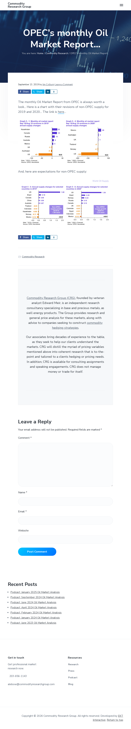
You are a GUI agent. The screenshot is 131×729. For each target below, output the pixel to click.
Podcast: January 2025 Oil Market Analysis (35, 592)
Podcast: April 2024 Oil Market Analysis (33, 607)
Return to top (115, 720)
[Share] (47, 92)
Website (23, 530)
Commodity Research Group (19, 5)
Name (22, 492)
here (61, 112)
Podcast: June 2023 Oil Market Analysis (33, 623)
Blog (70, 684)
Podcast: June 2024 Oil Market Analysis (33, 602)
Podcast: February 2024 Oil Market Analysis (36, 612)
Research (73, 664)
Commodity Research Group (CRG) (51, 298)
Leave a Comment (64, 84)
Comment (25, 438)
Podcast (72, 677)
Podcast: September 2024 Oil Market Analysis (37, 597)
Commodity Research (33, 256)
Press (71, 671)
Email (22, 511)
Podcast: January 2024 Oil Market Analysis (35, 617)
